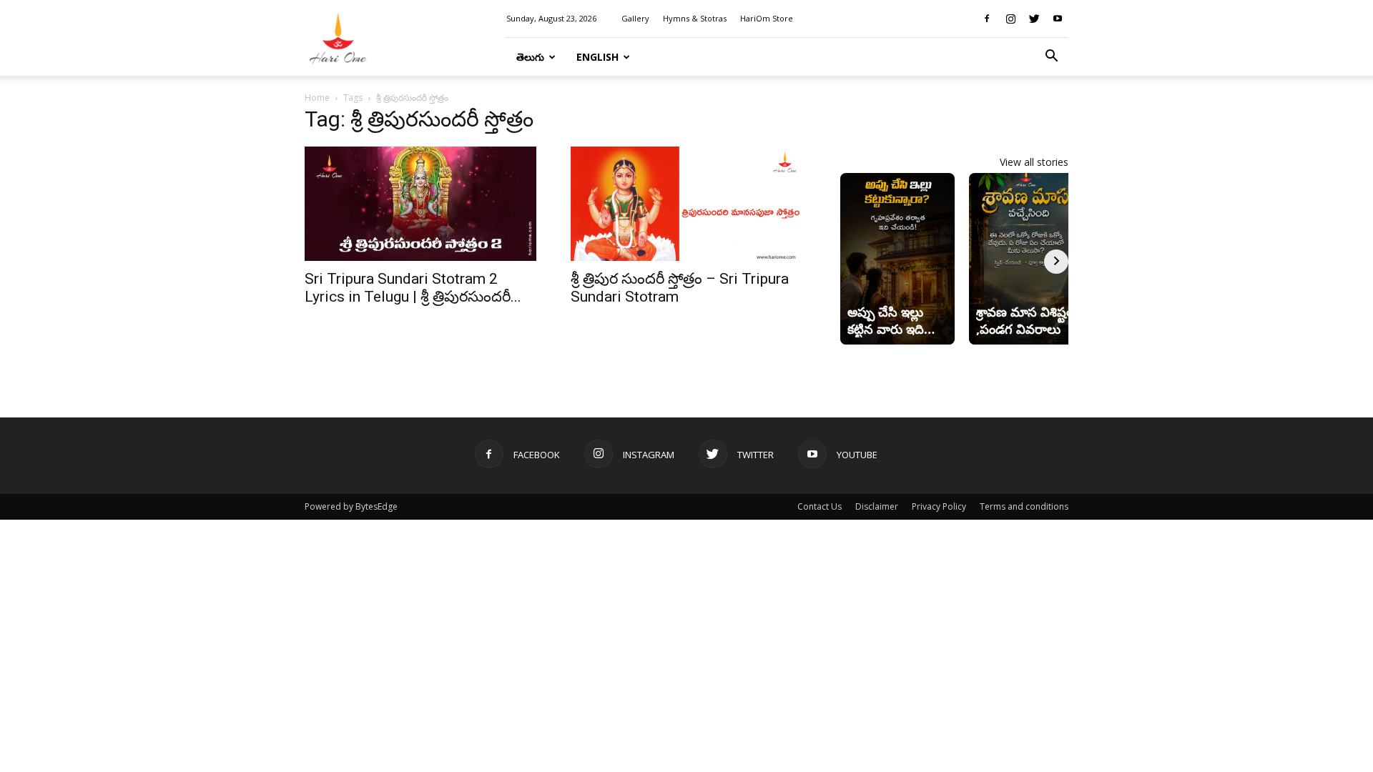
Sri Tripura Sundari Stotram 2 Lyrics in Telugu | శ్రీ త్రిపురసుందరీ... (413, 287)
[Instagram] (1010, 19)
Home (317, 97)
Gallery (635, 18)
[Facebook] (987, 19)
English (597, 57)
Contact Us (819, 506)
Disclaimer (876, 506)
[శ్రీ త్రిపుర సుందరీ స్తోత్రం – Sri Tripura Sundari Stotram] (686, 204)
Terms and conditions (1024, 506)
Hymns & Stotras (695, 18)
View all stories (1034, 162)
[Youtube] (1057, 19)
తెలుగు (530, 57)
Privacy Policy (939, 506)
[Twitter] (1034, 19)
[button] (1051, 57)
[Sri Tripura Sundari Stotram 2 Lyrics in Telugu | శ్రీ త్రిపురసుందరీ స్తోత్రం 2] (420, 204)
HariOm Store (766, 18)
